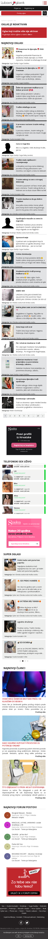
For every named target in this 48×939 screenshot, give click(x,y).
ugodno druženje (25, 622)
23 (38, 416)
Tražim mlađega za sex (26, 107)
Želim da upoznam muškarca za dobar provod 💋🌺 (29, 88)
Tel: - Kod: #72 (22, 487)
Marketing (40, 917)
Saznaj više (28, 936)
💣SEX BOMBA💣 (24, 642)
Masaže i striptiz (23, 908)
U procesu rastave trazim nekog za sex (30, 125)
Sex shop (42, 911)
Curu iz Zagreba (23, 144)
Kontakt (19, 917)
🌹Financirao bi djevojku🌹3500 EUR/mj (30, 50)
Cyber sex (13, 286)
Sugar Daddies (24, 63)
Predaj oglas (21, 13)
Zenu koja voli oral (24, 327)
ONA (23, 139)
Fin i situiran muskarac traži (28, 343)
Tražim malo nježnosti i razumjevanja (26, 161)
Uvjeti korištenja (9, 917)
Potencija (12, 908)
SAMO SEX (20, 291)
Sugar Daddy (14, 63)
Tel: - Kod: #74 (22, 511)
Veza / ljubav (36, 908)
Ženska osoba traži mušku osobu (24, 102)
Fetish (12, 267)
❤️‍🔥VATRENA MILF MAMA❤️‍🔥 (29, 601)
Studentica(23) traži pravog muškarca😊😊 (28, 272)
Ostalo (24, 913)
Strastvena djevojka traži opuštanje (27, 380)
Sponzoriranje (22, 237)
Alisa (16, 492)
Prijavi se (17, 8)
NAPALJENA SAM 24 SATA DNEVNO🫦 (31, 308)
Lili (15, 468)
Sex (29, 34)
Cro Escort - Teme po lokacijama (24, 829)
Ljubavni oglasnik (7, 21)
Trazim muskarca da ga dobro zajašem (29, 200)
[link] (24, 533)
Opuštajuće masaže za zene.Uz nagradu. (29, 219)
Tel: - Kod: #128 (22, 474)
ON (25, 636)
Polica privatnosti (30, 917)
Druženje (13, 233)
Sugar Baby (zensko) (26, 155)
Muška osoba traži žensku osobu (28, 233)
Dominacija (18, 267)
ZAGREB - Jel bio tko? (20, 834)
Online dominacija (23, 254)
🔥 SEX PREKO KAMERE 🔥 (28, 580)
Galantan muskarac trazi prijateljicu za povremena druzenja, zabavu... (27, 361)
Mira (15, 480)
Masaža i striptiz (18, 817)
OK (18, 936)
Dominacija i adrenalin (25, 398)
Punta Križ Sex (17, 844)
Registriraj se (29, 8)
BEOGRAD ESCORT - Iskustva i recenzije (27, 854)
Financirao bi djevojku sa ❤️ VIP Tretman (29, 69)
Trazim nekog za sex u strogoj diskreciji (29, 180)
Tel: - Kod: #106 (22, 499)
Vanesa (17, 505)
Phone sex (13, 911)
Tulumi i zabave (31, 911)
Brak (44, 908)
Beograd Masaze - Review (22, 813)
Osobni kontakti (15, 139)
